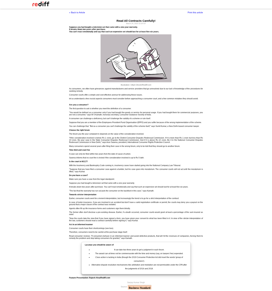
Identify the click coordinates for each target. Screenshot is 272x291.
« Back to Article (77, 12)
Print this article (195, 12)
